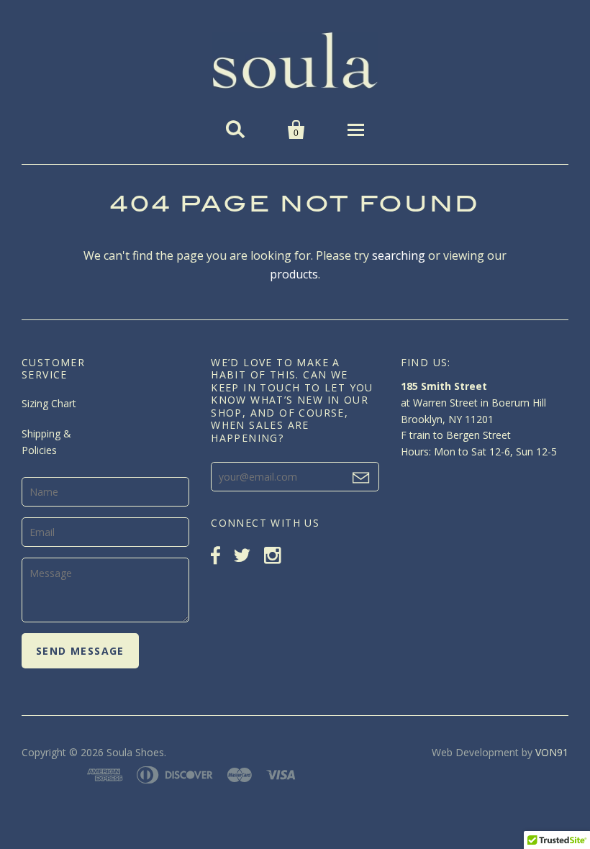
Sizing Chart (49, 403)
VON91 (551, 752)
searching (398, 255)
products (294, 274)
